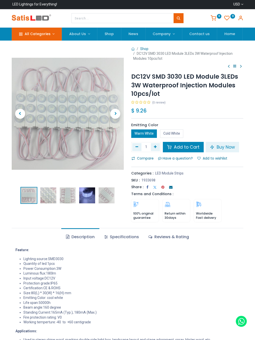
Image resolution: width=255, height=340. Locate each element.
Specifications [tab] (124, 237)
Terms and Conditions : (152, 193)
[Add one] (155, 147)
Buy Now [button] (225, 147)
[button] (20, 114)
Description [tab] (82, 237)
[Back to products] (235, 66)
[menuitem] (109, 34)
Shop (144, 49)
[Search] (179, 18)
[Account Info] (240, 19)
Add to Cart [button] (186, 147)
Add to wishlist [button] (215, 158)
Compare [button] (145, 158)
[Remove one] (136, 147)
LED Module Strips (169, 173)
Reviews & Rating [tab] (171, 237)
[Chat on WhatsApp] (241, 321)
